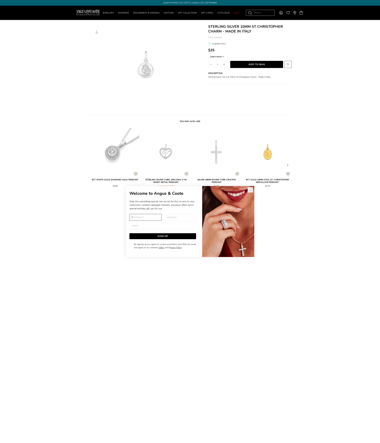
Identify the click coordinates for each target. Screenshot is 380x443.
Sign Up (162, 236)
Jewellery (108, 12)
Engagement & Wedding (146, 12)
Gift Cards (207, 12)
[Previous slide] (92, 164)
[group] (190, 3)
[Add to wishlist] (288, 64)
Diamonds (123, 12)
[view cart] (301, 12)
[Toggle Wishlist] (135, 173)
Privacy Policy (175, 247)
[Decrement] (211, 64)
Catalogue (223, 12)
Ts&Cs (161, 247)
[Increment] (224, 64)
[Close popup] (250, 190)
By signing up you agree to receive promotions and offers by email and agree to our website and (165, 246)
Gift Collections (187, 12)
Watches (169, 12)
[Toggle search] (250, 13)
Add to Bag (256, 64)
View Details (102, 195)
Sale (236, 12)
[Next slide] (288, 164)
